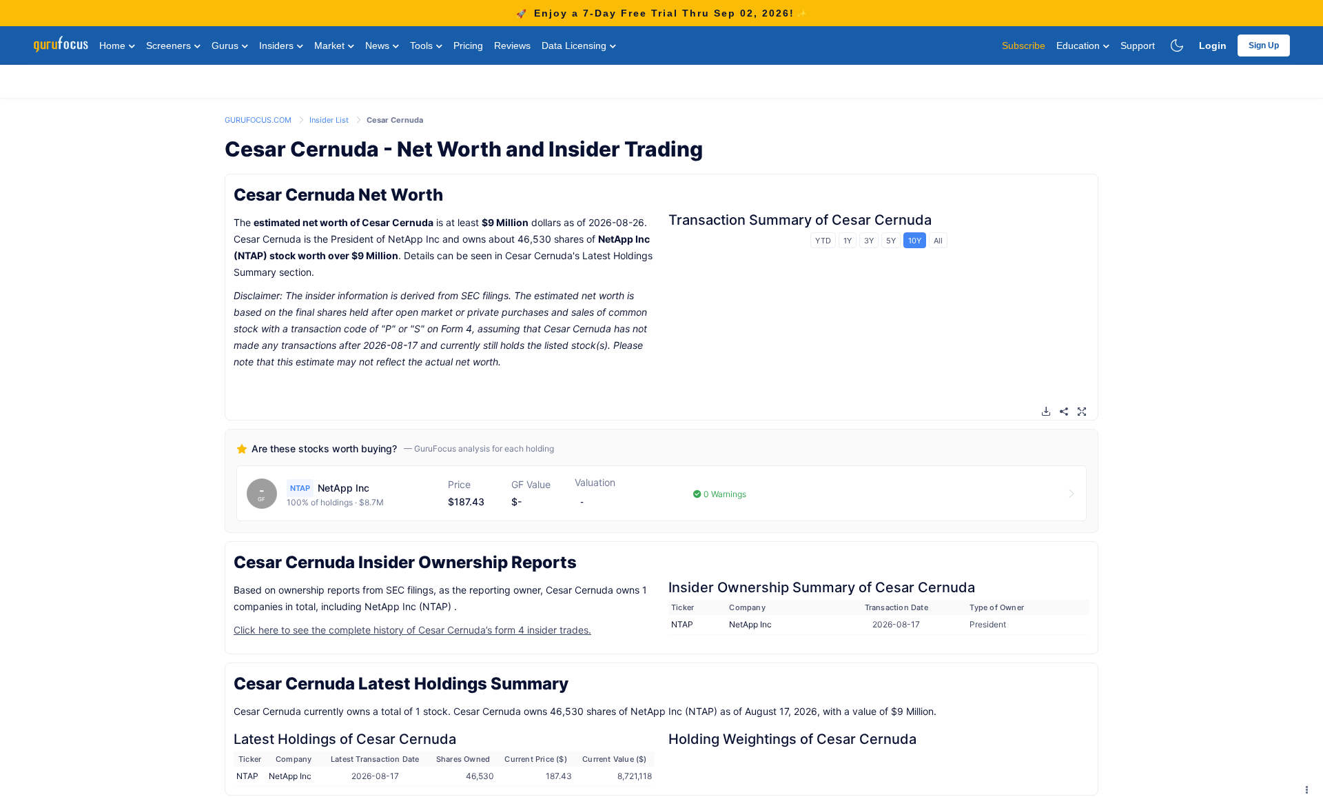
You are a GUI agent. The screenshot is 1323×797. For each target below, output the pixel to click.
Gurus (226, 45)
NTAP (682, 624)
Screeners (170, 45)
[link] (259, 119)
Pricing (468, 45)
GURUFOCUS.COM (259, 120)
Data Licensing (575, 45)
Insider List (330, 120)
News (378, 45)
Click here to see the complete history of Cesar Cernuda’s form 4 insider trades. (412, 630)
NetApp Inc (750, 624)
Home (113, 45)
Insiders (277, 45)
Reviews (512, 45)
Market (330, 45)
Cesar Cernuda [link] (395, 120)
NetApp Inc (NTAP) (408, 606)
